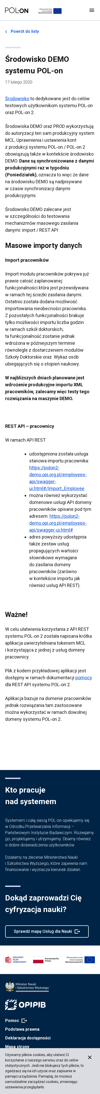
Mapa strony (17, 1046)
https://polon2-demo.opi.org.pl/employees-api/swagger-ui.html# (58, 523)
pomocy (83, 677)
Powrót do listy (25, 31)
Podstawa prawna (22, 1029)
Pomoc (14, 1021)
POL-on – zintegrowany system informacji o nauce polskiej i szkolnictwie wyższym (16, 10)
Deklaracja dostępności (28, 1038)
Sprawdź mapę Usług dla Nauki (43, 933)
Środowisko (17, 98)
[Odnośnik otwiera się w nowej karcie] (27, 987)
